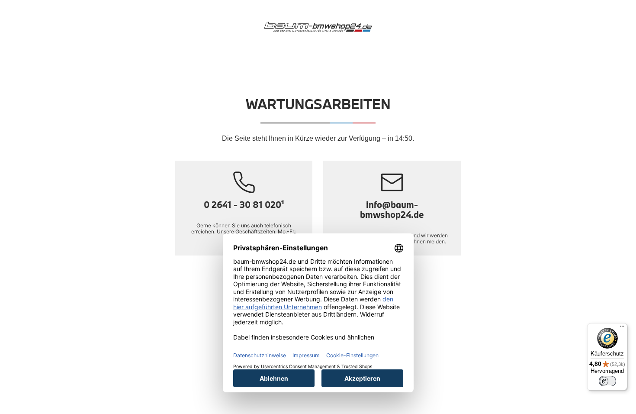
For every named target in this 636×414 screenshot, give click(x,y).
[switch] (607, 381)
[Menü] (622, 328)
